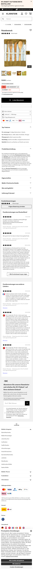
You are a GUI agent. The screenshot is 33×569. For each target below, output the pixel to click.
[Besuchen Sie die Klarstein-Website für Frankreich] (13, 528)
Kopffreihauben (5, 445)
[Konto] (22, 13)
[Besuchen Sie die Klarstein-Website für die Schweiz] (9, 528)
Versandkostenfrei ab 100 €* (25, 9)
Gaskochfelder (5, 467)
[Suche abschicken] (3, 19)
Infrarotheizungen (5, 448)
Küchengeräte (8, 24)
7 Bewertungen (14, 33)
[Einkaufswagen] (30, 13)
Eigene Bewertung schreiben (17, 206)
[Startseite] (3, 24)
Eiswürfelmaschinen (6, 451)
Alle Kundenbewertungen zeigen (18, 274)
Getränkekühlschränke (7, 454)
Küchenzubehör (17, 24)
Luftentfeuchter (5, 438)
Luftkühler (4, 458)
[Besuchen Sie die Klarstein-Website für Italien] (16, 528)
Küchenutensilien (28, 24)
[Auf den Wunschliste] (31, 30)
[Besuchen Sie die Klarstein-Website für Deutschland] (2, 528)
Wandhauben (4, 461)
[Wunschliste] (26, 13)
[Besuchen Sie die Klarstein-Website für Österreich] (6, 528)
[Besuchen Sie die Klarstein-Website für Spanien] (20, 528)
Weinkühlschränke (6, 432)
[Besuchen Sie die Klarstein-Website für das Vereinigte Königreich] (24, 528)
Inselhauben (4, 442)
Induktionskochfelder (6, 464)
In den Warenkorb (18, 100)
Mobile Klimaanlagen (6, 435)
